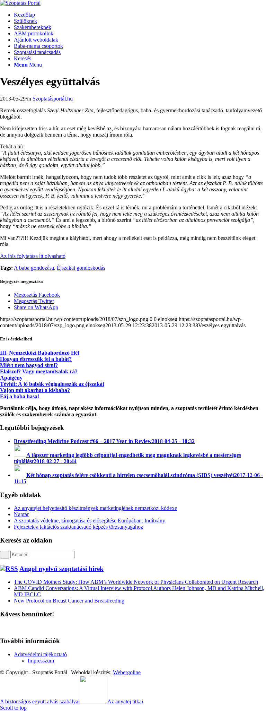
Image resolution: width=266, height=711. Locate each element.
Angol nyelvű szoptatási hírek (61, 568)
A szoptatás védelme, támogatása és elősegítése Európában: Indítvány (89, 520)
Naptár (21, 514)
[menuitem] (140, 15)
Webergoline (127, 672)
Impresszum (41, 661)
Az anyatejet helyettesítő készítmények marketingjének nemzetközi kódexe (95, 508)
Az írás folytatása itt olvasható (32, 256)
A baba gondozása (34, 268)
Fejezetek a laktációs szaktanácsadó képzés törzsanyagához (78, 527)
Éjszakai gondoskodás (81, 268)
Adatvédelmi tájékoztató (40, 654)
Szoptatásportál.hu (53, 99)
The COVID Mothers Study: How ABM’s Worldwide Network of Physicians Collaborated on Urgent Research (136, 582)
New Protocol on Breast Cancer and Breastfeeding (69, 601)
